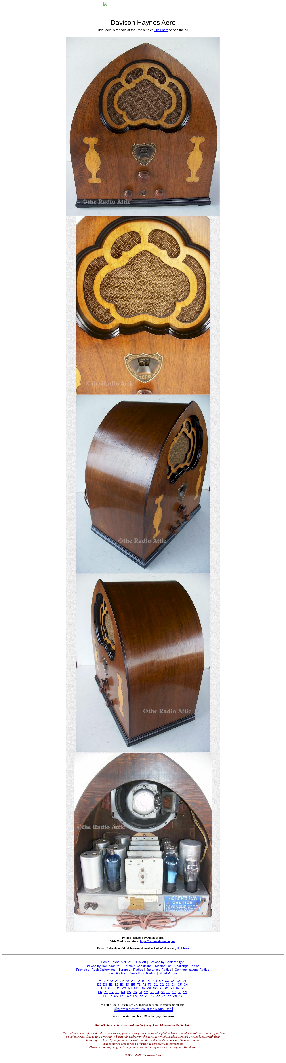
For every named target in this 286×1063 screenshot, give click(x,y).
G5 (180, 984)
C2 (161, 981)
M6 (149, 988)
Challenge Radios (186, 966)
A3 (112, 981)
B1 (144, 981)
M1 (117, 988)
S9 (185, 992)
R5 (129, 992)
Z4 (164, 995)
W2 (128, 995)
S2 (146, 992)
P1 (161, 988)
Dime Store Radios (142, 973)
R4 (123, 992)
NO (155, 988)
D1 (184, 981)
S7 (174, 992)
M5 (142, 988)
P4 (178, 988)
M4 (136, 988)
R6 (135, 992)
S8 (179, 992)
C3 (167, 981)
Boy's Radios (116, 973)
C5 (179, 981)
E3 (122, 984)
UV (116, 995)
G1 (156, 984)
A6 (128, 981)
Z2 (153, 995)
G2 (162, 984)
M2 (124, 988)
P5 (183, 988)
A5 (122, 981)
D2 (99, 984)
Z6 (175, 995)
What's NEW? (122, 962)
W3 (135, 995)
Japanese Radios (159, 969)
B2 (149, 981)
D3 (105, 984)
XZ (141, 995)
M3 (130, 988)
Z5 (169, 995)
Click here (161, 30)
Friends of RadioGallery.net (95, 969)
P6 (100, 992)
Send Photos (169, 973)
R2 (111, 992)
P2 (167, 988)
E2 (116, 984)
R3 (117, 992)
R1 (106, 992)
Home (105, 962)
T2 (110, 995)
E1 (111, 984)
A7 (133, 981)
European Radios (130, 969)
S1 (140, 992)
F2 (144, 984)
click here (183, 948)
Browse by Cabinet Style (167, 962)
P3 (172, 988)
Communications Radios (192, 969)
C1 (155, 981)
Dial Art (141, 962)
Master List (163, 966)
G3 (168, 984)
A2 (106, 981)
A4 (117, 981)
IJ (105, 988)
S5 (163, 992)
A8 (138, 981)
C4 (173, 981)
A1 (101, 981)
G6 (186, 984)
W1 (122, 995)
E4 (127, 984)
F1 (139, 984)
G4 (174, 984)
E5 (133, 984)
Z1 (147, 995)
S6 (168, 992)
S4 (157, 992)
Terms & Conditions (137, 966)
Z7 (181, 995)
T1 (105, 995)
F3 (150, 984)
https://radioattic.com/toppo (157, 941)
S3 (152, 992)
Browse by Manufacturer (103, 966)
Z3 (158, 995)
